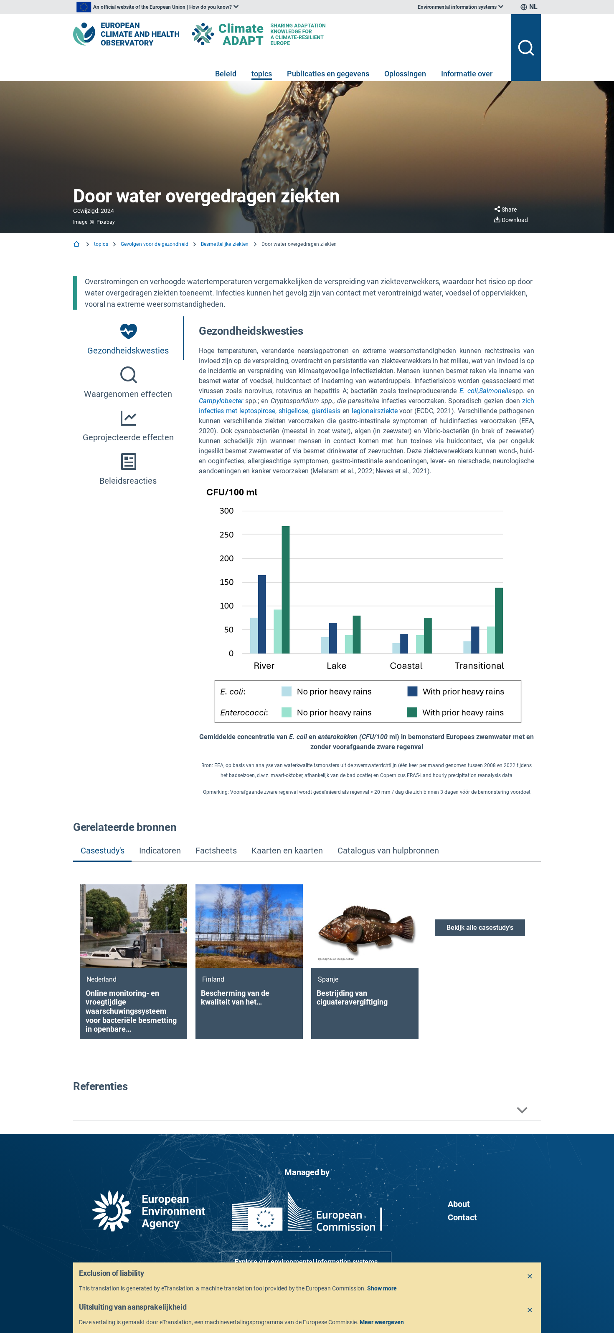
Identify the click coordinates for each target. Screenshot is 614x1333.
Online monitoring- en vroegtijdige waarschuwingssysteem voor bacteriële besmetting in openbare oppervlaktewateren (131, 1011)
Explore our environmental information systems (306, 1262)
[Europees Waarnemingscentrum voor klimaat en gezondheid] (126, 34)
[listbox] (157, 7)
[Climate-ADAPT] (275, 34)
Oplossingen (405, 73)
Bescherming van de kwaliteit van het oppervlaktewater (235, 998)
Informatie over (466, 73)
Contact (462, 1217)
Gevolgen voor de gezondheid (154, 244)
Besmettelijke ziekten (225, 244)
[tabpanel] (366, 559)
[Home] (77, 244)
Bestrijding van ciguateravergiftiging (352, 998)
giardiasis (326, 411)
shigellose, (294, 411)
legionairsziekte (375, 411)
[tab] (128, 338)
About (459, 1204)
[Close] (530, 1277)
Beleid (225, 73)
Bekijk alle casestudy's (480, 928)
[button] (307, 1110)
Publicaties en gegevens (328, 73)
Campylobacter (221, 401)
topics (261, 73)
